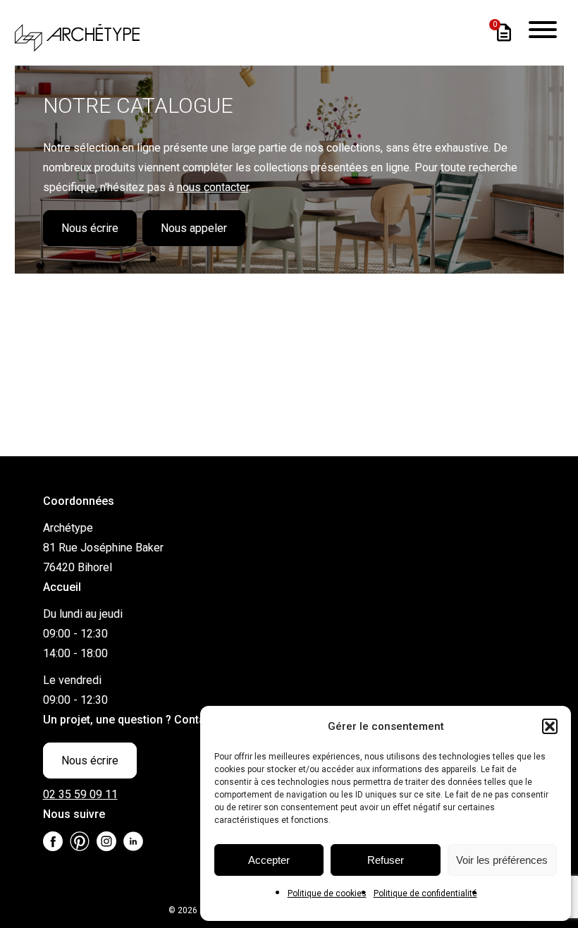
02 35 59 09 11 (80, 794)
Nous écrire (89, 228)
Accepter (269, 860)
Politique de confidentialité (425, 893)
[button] (550, 726)
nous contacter (213, 187)
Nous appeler (194, 228)
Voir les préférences (502, 860)
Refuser (385, 860)
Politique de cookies (327, 893)
